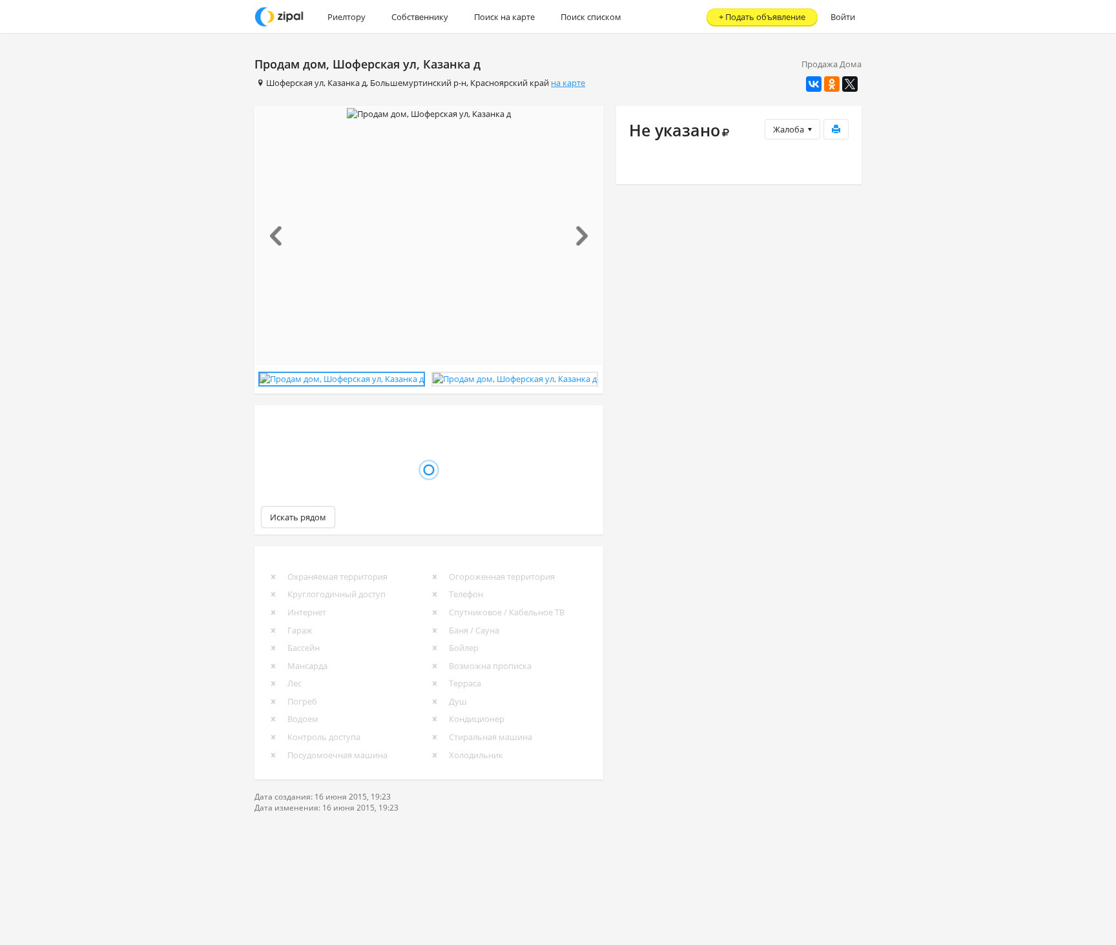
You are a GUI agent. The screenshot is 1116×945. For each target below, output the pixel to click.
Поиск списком (591, 17)
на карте (568, 83)
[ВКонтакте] (814, 84)
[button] (281, 236)
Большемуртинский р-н (418, 83)
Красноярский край (509, 83)
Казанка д (346, 83)
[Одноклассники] (832, 84)
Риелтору (346, 17)
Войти (843, 17)
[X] (850, 84)
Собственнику (419, 17)
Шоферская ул (295, 83)
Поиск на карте (504, 17)
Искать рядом (298, 517)
